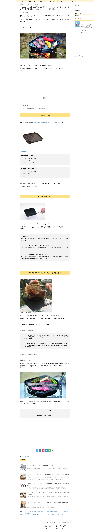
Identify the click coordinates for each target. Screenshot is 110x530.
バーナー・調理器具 (25, 456)
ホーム (22, 1)
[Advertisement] (45, 83)
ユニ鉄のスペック (28, 103)
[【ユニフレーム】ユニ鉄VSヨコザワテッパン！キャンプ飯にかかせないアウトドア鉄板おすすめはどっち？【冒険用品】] (46, 450)
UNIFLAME (30, 12)
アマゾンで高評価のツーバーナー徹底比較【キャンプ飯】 (40, 465)
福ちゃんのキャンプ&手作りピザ (55, 526)
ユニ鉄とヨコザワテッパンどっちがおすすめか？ (35, 108)
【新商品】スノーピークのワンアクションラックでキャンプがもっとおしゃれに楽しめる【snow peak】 (46, 514)
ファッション (52, 1)
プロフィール (72, 1)
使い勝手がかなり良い (30, 105)
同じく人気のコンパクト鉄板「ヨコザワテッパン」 (45, 122)
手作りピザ (42, 1)
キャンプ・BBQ (32, 1)
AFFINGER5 (65, 528)
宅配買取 (62, 1)
